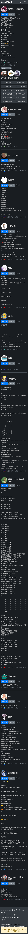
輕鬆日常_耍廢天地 (19, 78)
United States (5, 917)
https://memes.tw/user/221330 (12, 210)
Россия (14, 920)
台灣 (15, 915)
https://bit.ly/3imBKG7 (11, 468)
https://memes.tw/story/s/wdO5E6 (16, 441)
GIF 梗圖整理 (21, 90)
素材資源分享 (8, 94)
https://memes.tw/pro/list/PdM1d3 (10, 449)
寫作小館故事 (21, 98)
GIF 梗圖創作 (8, 90)
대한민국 (16, 917)
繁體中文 (14, 910)
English (3, 912)
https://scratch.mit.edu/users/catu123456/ (12, 466)
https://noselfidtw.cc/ (6, 867)
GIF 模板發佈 (21, 86)
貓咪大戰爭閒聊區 (13, 78)
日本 (11, 917)
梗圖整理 (8, 86)
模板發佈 (8, 82)
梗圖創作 (21, 82)
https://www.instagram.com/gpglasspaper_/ (14, 337)
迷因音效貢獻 (8, 102)
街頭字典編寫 (21, 94)
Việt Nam (3, 920)
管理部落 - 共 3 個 (6, 68)
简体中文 (21, 910)
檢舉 (19, 14)
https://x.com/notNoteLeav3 (14, 335)
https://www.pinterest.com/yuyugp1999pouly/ (13, 341)
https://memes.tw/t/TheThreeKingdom (11, 445)
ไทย (9, 920)
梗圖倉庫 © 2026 (5, 924)
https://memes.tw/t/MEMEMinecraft (11, 456)
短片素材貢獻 (21, 102)
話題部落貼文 (8, 98)
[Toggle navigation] (24, 2)
